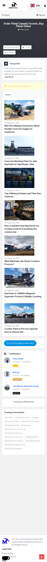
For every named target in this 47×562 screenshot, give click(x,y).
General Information (22, 417)
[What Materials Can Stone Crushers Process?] (19, 246)
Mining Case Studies (12, 421)
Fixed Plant (9, 417)
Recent (8, 95)
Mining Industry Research (14, 437)
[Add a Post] (41, 556)
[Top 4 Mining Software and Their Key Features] (19, 178)
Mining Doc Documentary (30, 421)
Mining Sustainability (33, 441)
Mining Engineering (11, 425)
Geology (35, 417)
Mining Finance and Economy (15, 429)
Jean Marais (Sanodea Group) (26, 386)
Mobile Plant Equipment (13, 448)
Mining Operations (31, 437)
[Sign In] (44, 5)
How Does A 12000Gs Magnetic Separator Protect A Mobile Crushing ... (22, 296)
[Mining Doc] (14, 5)
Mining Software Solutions (14, 441)
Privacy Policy (7, 553)
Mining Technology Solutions (15, 445)
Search (7, 15)
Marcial (16, 372)
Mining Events (26, 425)
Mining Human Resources (14, 433)
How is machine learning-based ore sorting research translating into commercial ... (21, 229)
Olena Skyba (18, 359)
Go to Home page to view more (20, 343)
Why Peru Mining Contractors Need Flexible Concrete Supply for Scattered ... (21, 129)
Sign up (42, 15)
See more (9, 77)
